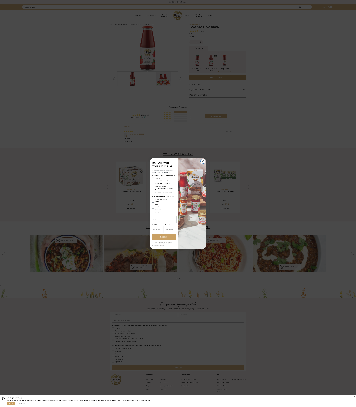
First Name (154, 224)
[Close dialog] (202, 161)
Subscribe (164, 237)
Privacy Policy (146, 400)
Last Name (167, 224)
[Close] (354, 397)
